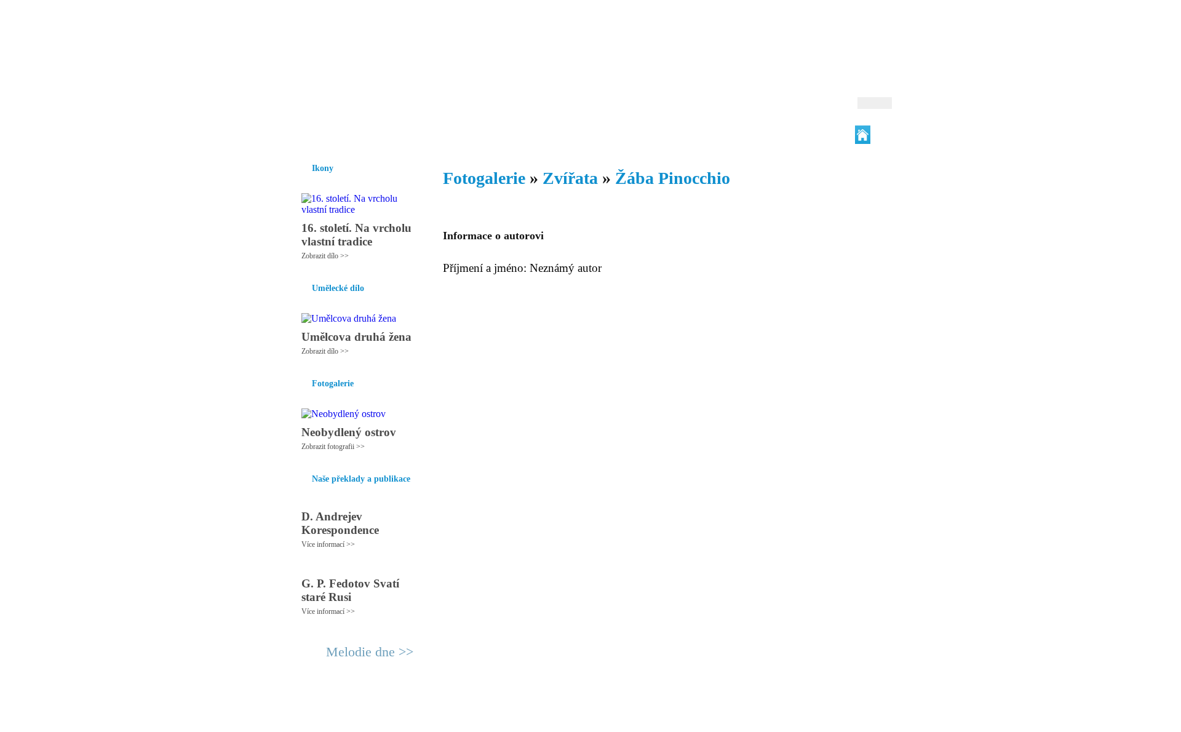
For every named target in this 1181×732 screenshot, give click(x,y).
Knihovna (479, 135)
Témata (682, 135)
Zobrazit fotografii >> (333, 446)
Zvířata (570, 178)
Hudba (523, 135)
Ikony (333, 135)
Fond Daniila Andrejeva (840, 27)
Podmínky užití (465, 717)
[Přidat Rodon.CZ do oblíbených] (881, 134)
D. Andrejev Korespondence (340, 523)
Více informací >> (328, 544)
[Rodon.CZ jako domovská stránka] (862, 134)
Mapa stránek (519, 717)
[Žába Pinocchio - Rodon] (366, 59)
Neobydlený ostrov (348, 432)
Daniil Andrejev (731, 27)
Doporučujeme (739, 135)
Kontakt (563, 717)
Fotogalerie (571, 135)
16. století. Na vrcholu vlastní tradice (356, 234)
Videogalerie (630, 135)
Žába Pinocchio (672, 178)
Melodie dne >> (369, 651)
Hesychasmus (383, 135)
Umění (435, 135)
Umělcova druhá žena (356, 336)
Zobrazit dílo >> (325, 256)
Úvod (300, 135)
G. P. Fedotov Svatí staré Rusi (350, 590)
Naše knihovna (809, 135)
